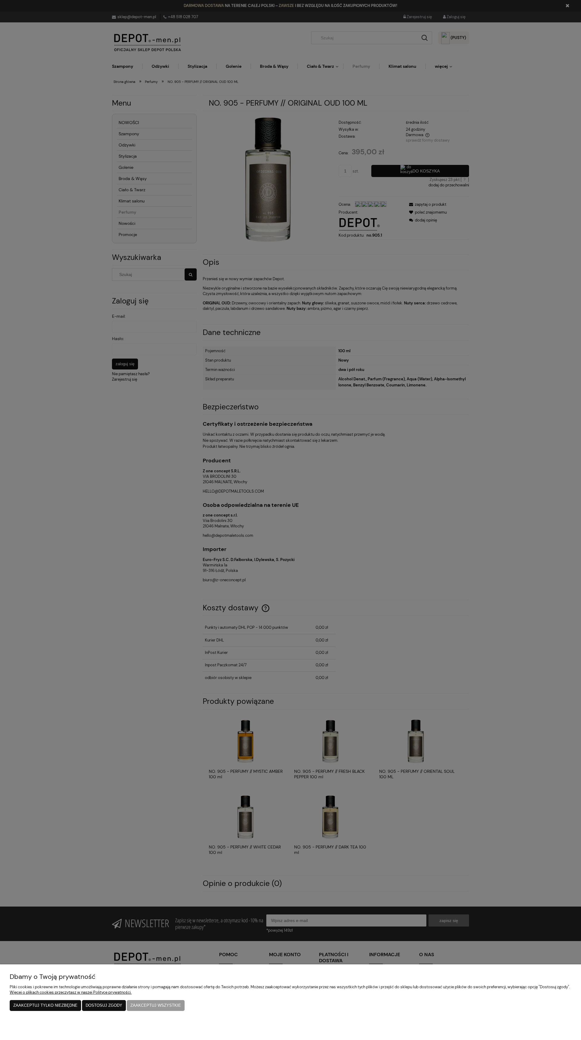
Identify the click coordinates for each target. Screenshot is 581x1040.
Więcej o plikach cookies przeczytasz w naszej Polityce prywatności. (71, 992)
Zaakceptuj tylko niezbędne (45, 1005)
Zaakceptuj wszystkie (155, 1005)
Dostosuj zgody (104, 1005)
